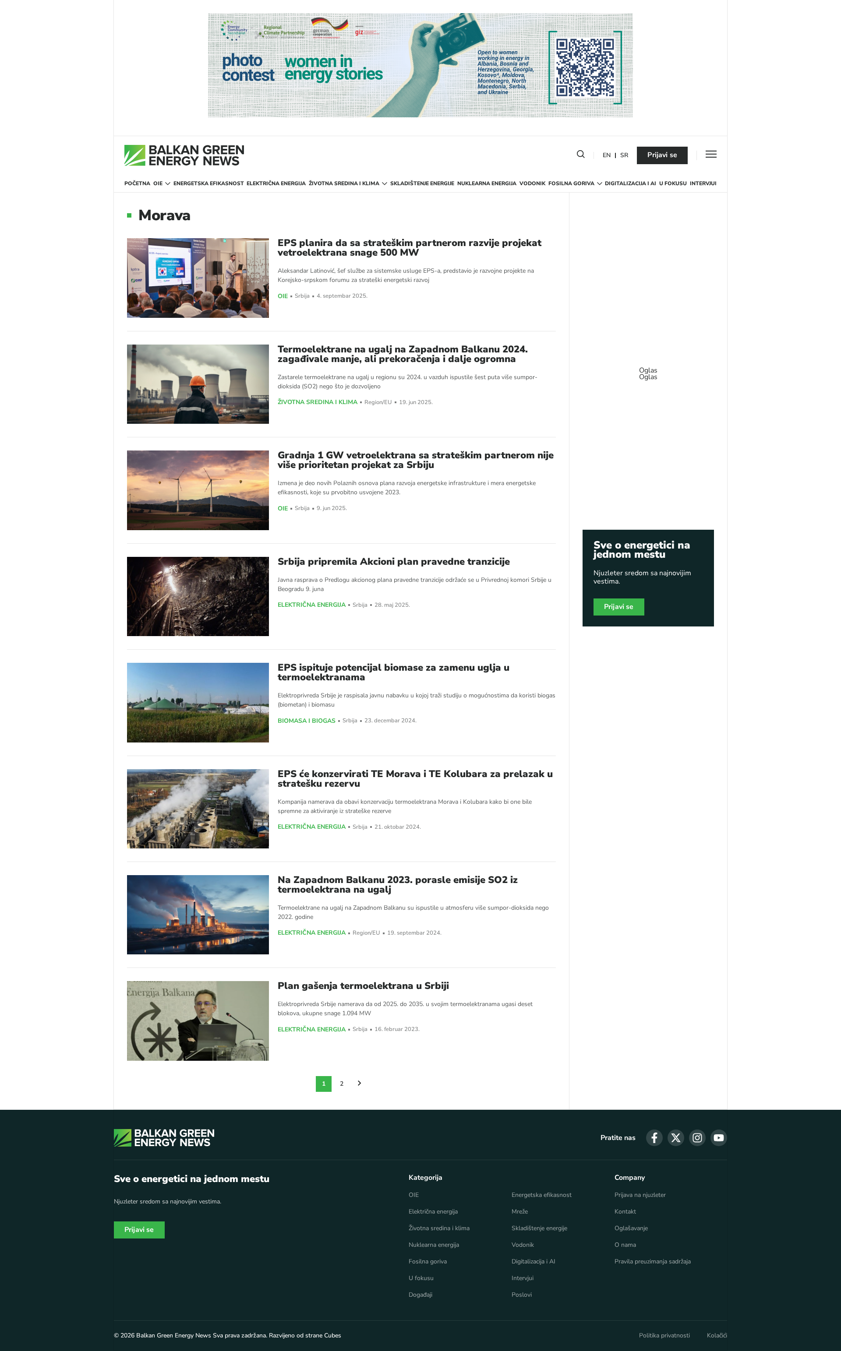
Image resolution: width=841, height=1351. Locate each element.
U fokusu (673, 183)
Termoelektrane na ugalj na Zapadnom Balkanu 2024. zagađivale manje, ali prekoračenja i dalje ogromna (403, 354)
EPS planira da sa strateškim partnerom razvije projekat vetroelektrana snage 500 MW (409, 247)
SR (624, 155)
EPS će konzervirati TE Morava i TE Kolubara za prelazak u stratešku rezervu (415, 778)
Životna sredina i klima (344, 183)
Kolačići (717, 1335)
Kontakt (625, 1211)
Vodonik (532, 183)
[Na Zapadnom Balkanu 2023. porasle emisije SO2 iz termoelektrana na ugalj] (198, 914)
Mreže (520, 1211)
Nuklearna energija (486, 183)
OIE (158, 183)
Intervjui (703, 183)
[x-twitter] (676, 1137)
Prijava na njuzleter (640, 1195)
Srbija (302, 296)
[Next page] (359, 1084)
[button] (581, 156)
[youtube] (718, 1137)
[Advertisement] (648, 369)
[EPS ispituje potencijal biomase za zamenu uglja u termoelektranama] (198, 702)
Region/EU (378, 402)
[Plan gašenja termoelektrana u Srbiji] (198, 1020)
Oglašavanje (631, 1228)
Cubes (332, 1335)
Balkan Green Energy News (173, 1335)
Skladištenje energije (422, 183)
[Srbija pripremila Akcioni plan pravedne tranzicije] (198, 596)
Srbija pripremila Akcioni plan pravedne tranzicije (394, 561)
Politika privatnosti (664, 1335)
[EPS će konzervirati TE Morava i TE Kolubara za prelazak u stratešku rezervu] (198, 808)
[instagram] (697, 1137)
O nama (625, 1245)
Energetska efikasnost (208, 183)
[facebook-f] (654, 1137)
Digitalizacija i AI (630, 183)
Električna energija (276, 183)
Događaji (420, 1294)
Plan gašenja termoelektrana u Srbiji (363, 986)
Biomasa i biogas (307, 721)
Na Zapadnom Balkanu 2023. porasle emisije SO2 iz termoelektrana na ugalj (398, 884)
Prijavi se (662, 155)
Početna (137, 183)
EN (607, 155)
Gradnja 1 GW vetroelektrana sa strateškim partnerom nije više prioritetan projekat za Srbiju (416, 460)
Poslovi (522, 1294)
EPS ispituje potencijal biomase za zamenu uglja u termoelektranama (393, 672)
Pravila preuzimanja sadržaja (653, 1261)
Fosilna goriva (571, 183)
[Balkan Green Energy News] (184, 155)
